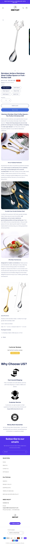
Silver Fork (16, 90)
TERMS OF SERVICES (8, 491)
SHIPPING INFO (7, 487)
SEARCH (5, 481)
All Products (6, 471)
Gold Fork (15, 94)
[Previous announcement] (2, 1)
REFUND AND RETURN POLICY (11, 494)
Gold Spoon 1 (6, 94)
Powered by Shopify (20, 543)
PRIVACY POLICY (7, 484)
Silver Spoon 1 (6, 90)
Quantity (3, 97)
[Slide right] (18, 70)
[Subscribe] (25, 452)
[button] (3, 8)
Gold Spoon (17, 87)
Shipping (3, 82)
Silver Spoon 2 (6, 87)
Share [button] (4, 337)
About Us (5, 465)
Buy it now (15, 109)
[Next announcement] (27, 1)
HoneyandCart (12, 543)
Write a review (15, 353)
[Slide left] (11, 70)
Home (4, 462)
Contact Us (5, 468)
